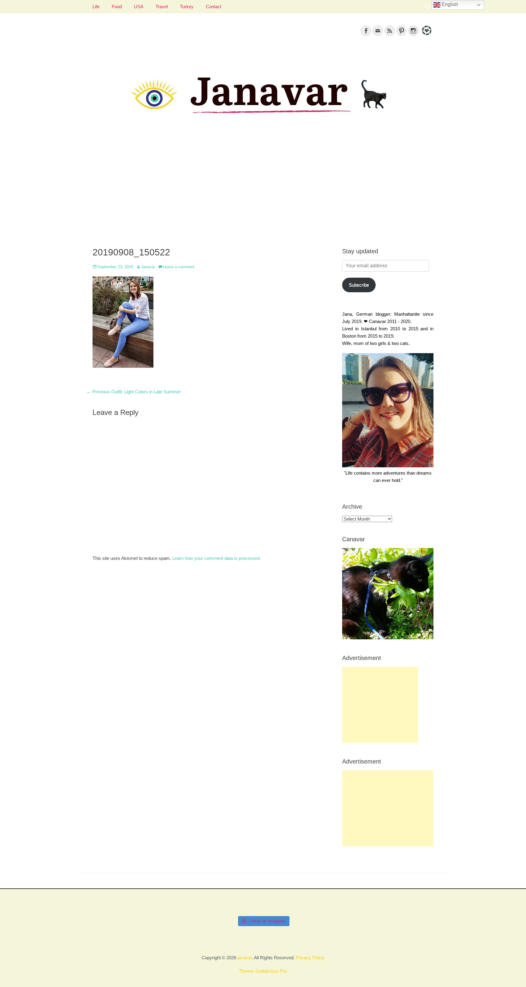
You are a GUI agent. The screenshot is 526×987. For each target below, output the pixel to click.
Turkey (187, 6)
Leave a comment (179, 267)
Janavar (148, 267)
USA (138, 6)
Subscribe (359, 284)
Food (117, 6)
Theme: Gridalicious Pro (263, 971)
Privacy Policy (310, 957)
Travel (162, 6)
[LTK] (426, 36)
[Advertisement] (263, 189)
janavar (244, 957)
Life (96, 6)
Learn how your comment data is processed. (216, 558)
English (449, 4)
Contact (213, 6)
